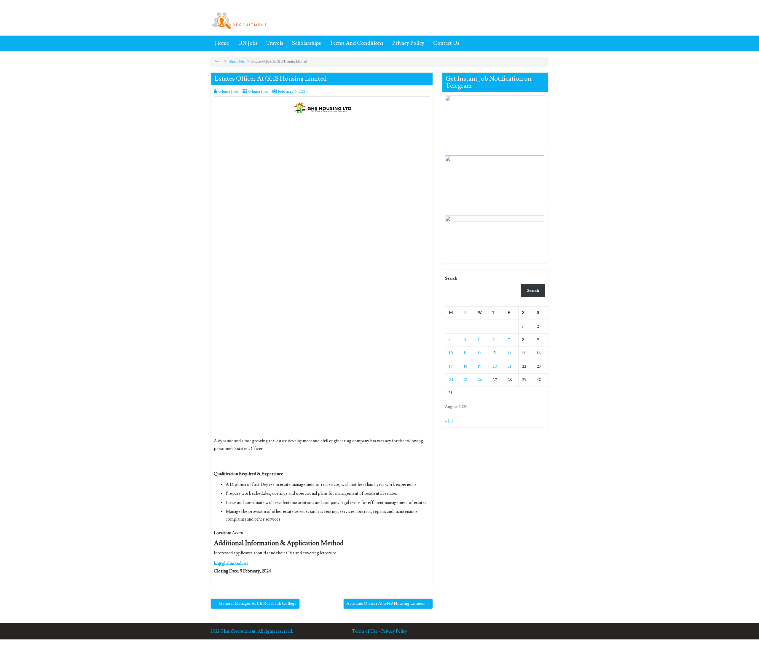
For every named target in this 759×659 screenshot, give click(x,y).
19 (479, 366)
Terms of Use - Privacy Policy (379, 631)
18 (466, 366)
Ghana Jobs (237, 61)
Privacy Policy (408, 43)
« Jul (449, 421)
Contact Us (446, 43)
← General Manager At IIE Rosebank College (255, 603)
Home (222, 43)
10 (451, 353)
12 (479, 353)
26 (480, 379)
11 (465, 353)
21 (509, 366)
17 (451, 366)
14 (509, 353)
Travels (274, 43)
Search (451, 278)
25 (466, 379)
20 (494, 366)
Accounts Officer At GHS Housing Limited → (388, 603)
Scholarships (306, 43)
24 (451, 379)
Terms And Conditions (356, 43)
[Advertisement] (322, 161)
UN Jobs (247, 43)
